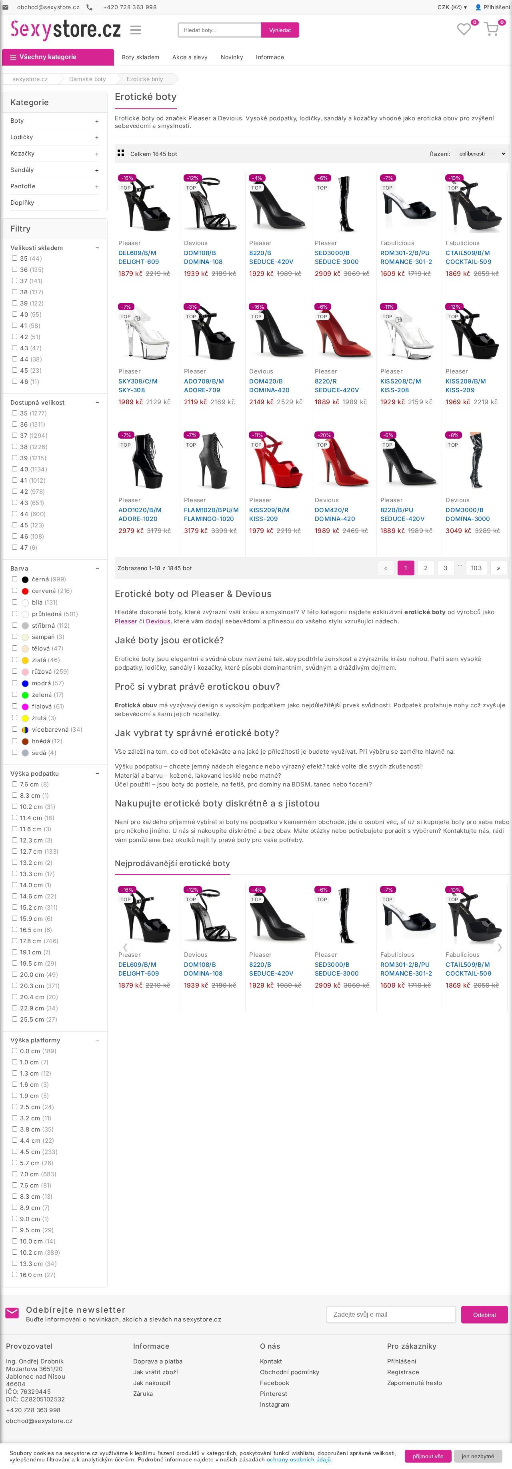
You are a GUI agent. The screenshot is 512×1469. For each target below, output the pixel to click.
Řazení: (440, 153)
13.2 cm (35, 862)
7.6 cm (33, 784)
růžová (50, 671)
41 (29, 325)
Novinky (232, 57)
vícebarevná (57, 729)
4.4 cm (36, 1140)
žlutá (44, 718)
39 (31, 303)
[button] (176, 181)
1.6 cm (33, 1084)
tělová (47, 648)
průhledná (55, 614)
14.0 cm (35, 885)
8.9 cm (34, 1208)
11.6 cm (35, 829)
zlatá (46, 660)
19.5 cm (37, 963)
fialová (48, 706)
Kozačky (22, 153)
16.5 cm (35, 930)
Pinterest (274, 1393)
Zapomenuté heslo (414, 1383)
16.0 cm (37, 1275)
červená (52, 591)
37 (30, 281)
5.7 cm (36, 1163)
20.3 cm (39, 986)
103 (476, 568)
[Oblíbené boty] (464, 30)
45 (30, 370)
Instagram (275, 1404)
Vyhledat (280, 30)
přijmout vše (428, 1456)
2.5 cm (36, 1107)
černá (49, 579)
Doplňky (22, 202)
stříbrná (51, 625)
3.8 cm (36, 1129)
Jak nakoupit (152, 1383)
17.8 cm (38, 941)
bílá (45, 602)
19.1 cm (34, 952)
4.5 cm (38, 1152)
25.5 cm (37, 1019)
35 (30, 258)
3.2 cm (35, 1118)
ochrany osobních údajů (299, 1459)
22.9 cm (38, 1008)
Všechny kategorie (48, 57)
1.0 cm (33, 1062)
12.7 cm (38, 851)
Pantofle (23, 186)
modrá (48, 683)
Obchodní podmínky (290, 1372)
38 (31, 292)
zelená (48, 695)
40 (30, 314)
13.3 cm (36, 874)
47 (28, 547)
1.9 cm (33, 1096)
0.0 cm (37, 1051)
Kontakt (271, 1361)
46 (28, 381)
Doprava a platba (158, 1361)
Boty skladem (141, 57)
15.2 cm (38, 907)
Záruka (143, 1393)
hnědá (47, 741)
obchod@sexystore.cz (39, 1421)
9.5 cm (36, 1230)
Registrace (403, 1372)
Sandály (22, 170)
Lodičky (21, 137)
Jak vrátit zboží (155, 1372)
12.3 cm (35, 840)
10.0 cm (37, 1241)
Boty (17, 120)
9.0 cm (33, 1219)
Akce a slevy (190, 57)
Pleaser (126, 621)
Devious (158, 621)
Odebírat (484, 1314)
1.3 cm (35, 1073)
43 (30, 348)
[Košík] (491, 30)
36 (31, 269)
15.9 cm (35, 918)
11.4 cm (36, 818)
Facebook (274, 1383)
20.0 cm (38, 974)
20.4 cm (38, 997)
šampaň (48, 637)
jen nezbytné (478, 1456)
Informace (270, 57)
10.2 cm (36, 806)
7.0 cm (37, 1174)
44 (30, 359)
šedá (44, 752)
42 (29, 337)
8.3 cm (33, 795)
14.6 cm (37, 896)
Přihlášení (497, 7)
